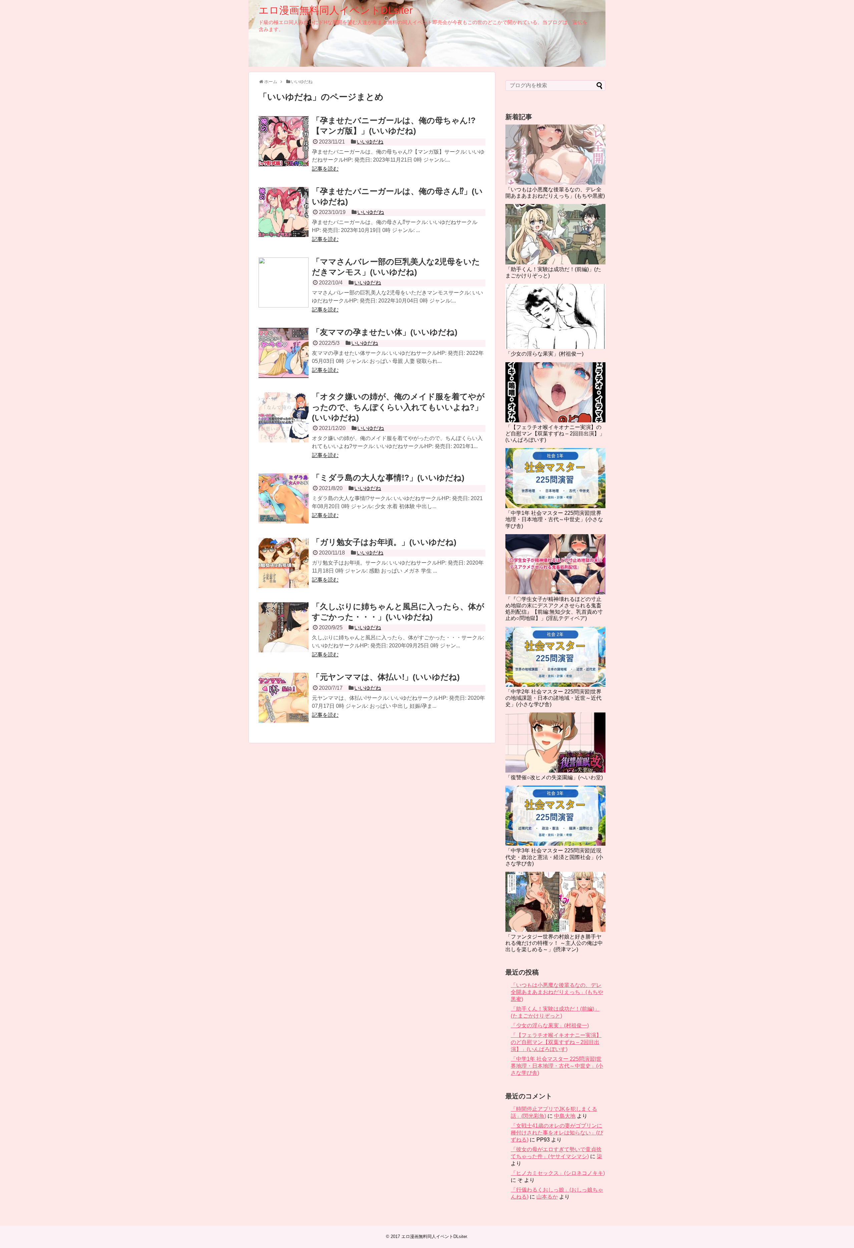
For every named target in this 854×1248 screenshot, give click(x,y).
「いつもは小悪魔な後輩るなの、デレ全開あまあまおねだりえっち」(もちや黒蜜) (557, 992)
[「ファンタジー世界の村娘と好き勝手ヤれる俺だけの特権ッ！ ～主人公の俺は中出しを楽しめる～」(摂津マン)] (555, 902)
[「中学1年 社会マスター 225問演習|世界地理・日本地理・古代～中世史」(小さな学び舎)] (555, 478)
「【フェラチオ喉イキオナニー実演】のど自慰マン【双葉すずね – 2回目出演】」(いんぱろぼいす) (555, 433)
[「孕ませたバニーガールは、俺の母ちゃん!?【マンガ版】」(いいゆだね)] (284, 141)
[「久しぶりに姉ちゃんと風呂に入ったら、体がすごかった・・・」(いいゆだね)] (284, 627)
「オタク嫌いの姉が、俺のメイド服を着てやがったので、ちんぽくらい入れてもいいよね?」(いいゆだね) (398, 407)
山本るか (547, 1197)
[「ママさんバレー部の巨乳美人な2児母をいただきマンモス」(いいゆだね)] (284, 282)
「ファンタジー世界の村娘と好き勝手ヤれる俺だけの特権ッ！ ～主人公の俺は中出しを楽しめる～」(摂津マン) (554, 943)
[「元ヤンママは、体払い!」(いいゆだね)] (284, 698)
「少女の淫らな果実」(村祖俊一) (544, 354)
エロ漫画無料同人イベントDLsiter (336, 10)
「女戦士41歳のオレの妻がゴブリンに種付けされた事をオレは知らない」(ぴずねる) (557, 1132)
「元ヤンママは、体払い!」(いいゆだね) (386, 676)
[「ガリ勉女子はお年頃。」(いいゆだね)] (284, 563)
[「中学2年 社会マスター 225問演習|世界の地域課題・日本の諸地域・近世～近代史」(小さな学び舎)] (555, 657)
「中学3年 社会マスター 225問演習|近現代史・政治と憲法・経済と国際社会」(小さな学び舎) (554, 857)
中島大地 (564, 1116)
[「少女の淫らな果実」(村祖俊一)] (555, 316)
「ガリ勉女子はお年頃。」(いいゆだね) (384, 542)
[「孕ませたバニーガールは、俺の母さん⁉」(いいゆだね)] (284, 212)
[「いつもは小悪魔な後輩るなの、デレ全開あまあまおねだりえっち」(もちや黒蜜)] (555, 155)
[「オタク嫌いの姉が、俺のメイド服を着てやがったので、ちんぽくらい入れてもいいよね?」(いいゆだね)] (284, 417)
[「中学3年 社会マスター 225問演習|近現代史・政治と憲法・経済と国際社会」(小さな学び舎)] (555, 816)
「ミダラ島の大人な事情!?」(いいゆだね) (388, 477)
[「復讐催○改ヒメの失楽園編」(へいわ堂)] (555, 742)
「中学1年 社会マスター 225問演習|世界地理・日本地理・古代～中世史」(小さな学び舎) (554, 519)
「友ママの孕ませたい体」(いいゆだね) (384, 332)
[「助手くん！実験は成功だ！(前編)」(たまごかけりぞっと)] (555, 234)
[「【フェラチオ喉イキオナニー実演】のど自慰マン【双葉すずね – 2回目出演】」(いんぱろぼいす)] (555, 392)
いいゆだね (370, 142)
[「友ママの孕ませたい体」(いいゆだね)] (284, 353)
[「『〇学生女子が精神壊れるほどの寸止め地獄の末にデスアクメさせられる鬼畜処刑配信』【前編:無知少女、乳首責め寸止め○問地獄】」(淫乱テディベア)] (555, 564)
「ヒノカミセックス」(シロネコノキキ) (558, 1173)
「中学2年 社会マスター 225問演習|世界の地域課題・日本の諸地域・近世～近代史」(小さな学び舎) (553, 698)
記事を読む (325, 169)
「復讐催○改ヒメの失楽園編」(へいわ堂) (554, 777)
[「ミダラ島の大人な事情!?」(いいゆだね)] (284, 498)
